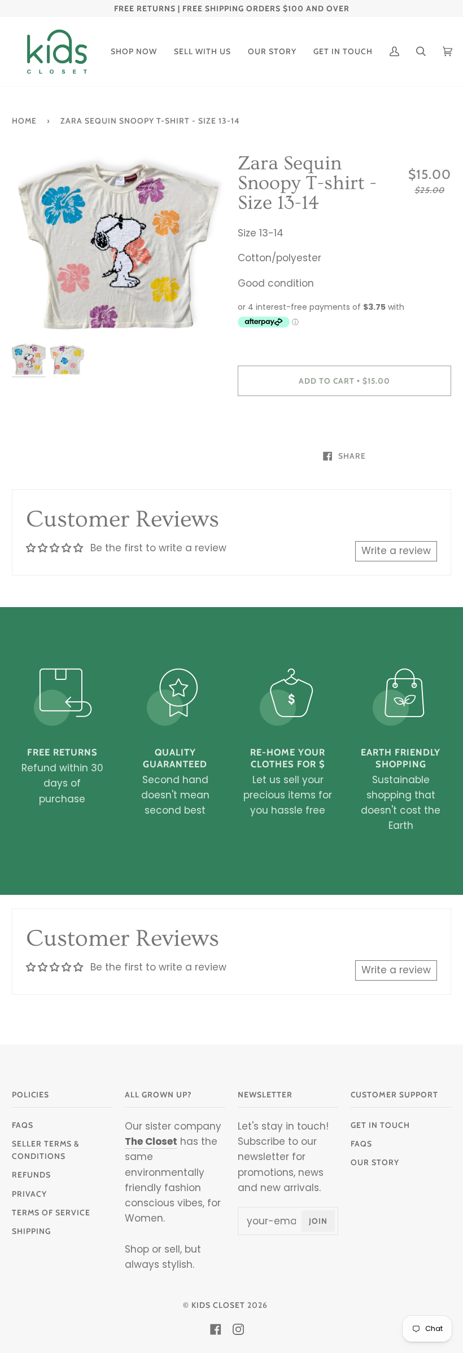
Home (24, 120)
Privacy (29, 1193)
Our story (375, 1162)
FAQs (22, 1125)
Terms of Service (51, 1212)
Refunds (31, 1174)
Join (318, 1220)
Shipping (31, 1231)
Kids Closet (218, 1305)
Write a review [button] (396, 550)
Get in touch (380, 1125)
